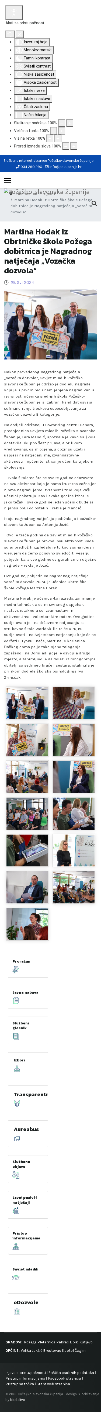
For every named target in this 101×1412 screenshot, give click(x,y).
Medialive (17, 1400)
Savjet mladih (25, 1269)
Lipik (74, 1342)
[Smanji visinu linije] (49, 138)
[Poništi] (10, 34)
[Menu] (7, 180)
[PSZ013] (27, 850)
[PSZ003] (27, 813)
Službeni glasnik (20, 1025)
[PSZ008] (27, 703)
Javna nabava (25, 992)
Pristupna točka (20, 1384)
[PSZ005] (74, 777)
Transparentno (33, 1094)
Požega (30, 1342)
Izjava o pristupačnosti (25, 1372)
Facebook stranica (64, 1378)
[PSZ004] (74, 850)
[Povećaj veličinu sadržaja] (69, 123)
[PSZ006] (27, 887)
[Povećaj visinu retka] (57, 138)
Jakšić (37, 1350)
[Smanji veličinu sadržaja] (61, 123)
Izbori (19, 1060)
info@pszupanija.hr (66, 167)
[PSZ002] (74, 740)
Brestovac (52, 1350)
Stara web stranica (53, 1384)
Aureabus (26, 1129)
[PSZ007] (74, 887)
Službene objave (21, 1164)
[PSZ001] (27, 777)
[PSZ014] (27, 740)
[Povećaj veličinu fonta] (61, 131)
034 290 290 (31, 167)
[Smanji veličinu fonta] (53, 131)
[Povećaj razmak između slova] (73, 146)
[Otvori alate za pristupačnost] (14, 12)
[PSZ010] (27, 924)
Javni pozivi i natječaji (24, 1200)
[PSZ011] (74, 813)
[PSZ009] (74, 703)
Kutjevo (86, 1342)
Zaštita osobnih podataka (71, 1372)
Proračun (21, 961)
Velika (26, 1350)
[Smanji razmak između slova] (65, 146)
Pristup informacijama (26, 1236)
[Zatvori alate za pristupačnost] (20, 34)
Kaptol (68, 1350)
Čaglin (80, 1350)
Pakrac (62, 1342)
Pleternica (46, 1342)
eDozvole (26, 1302)
